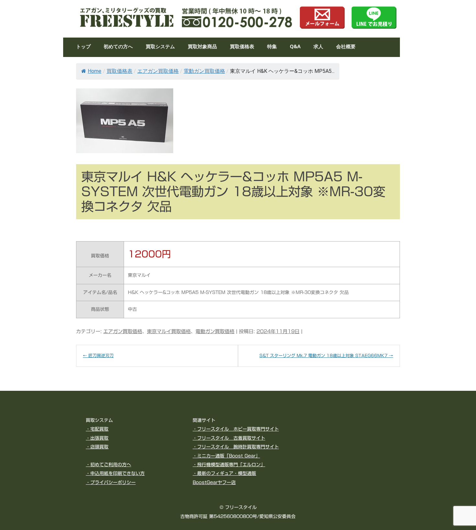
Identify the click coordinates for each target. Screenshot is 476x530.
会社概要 (346, 47)
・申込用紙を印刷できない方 (115, 473)
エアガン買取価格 (158, 71)
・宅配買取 (97, 429)
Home (94, 71)
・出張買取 (97, 438)
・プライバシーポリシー (111, 482)
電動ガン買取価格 (204, 71)
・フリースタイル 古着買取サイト (229, 438)
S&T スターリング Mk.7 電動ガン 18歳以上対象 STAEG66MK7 (326, 356)
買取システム (160, 47)
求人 (318, 47)
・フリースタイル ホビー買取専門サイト (236, 429)
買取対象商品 (202, 47)
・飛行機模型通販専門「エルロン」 (229, 464)
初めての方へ (118, 47)
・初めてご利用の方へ (108, 464)
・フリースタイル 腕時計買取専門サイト (236, 447)
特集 (272, 47)
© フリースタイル (238, 507)
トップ (83, 47)
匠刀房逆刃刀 (98, 356)
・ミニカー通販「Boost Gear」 (226, 456)
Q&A (295, 47)
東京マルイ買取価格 (169, 331)
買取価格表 (242, 47)
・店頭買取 (97, 447)
